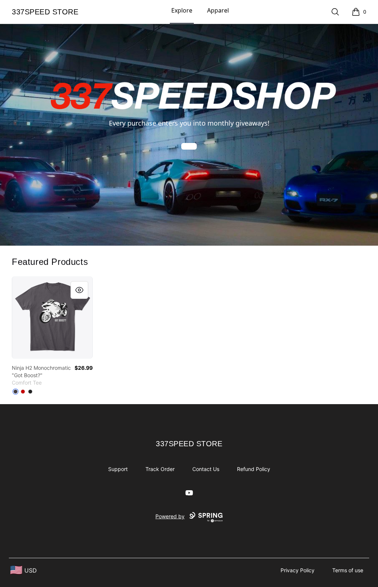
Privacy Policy (298, 570)
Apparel (218, 10)
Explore (181, 10)
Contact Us (205, 469)
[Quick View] (79, 290)
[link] (52, 317)
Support (118, 469)
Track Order (160, 469)
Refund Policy (253, 469)
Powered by (170, 516)
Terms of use (347, 570)
